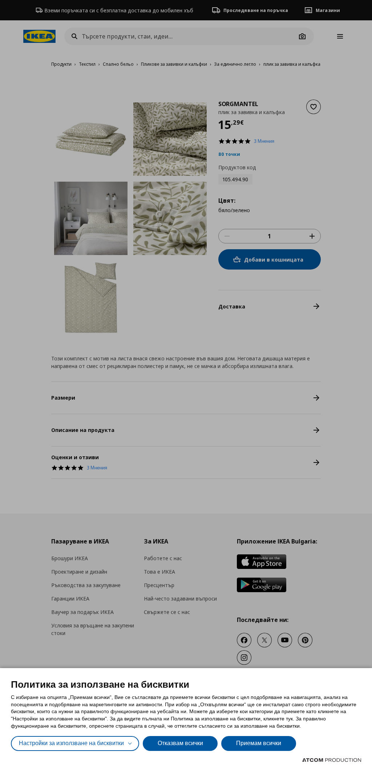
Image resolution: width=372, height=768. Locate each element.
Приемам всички (258, 743)
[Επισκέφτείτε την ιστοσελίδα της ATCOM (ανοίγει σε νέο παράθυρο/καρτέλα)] (331, 760)
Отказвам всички (180, 743)
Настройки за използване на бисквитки (71, 743)
